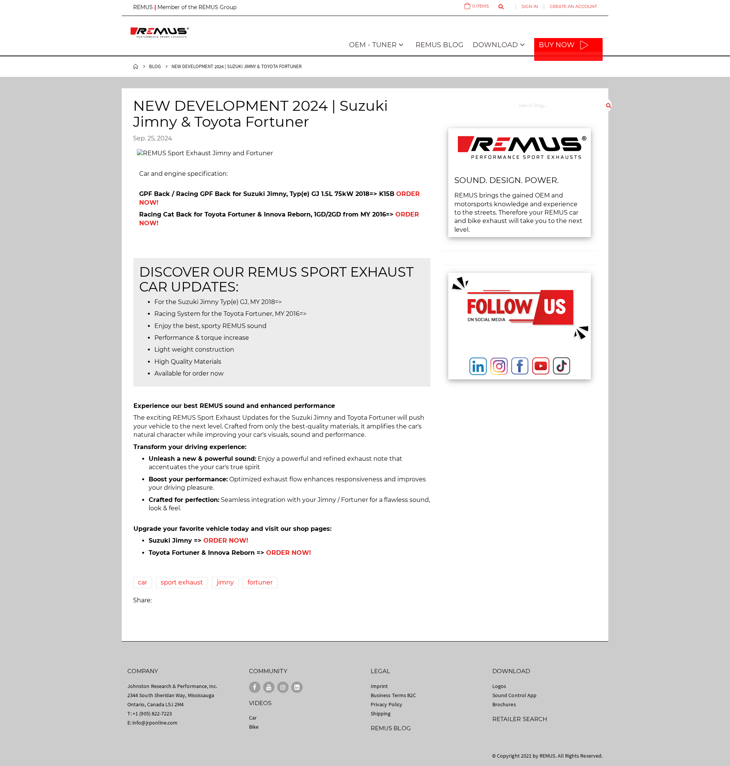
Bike (254, 726)
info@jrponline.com (155, 722)
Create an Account (573, 6)
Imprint (379, 686)
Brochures (504, 704)
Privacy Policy (386, 704)
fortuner (260, 582)
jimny (225, 582)
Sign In (530, 6)
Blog (155, 66)
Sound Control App (514, 695)
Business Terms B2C (393, 695)
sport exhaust (182, 582)
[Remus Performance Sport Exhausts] (159, 32)
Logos (499, 686)
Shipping (381, 713)
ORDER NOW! (225, 540)
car (142, 582)
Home (135, 66)
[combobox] (561, 105)
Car (253, 717)
